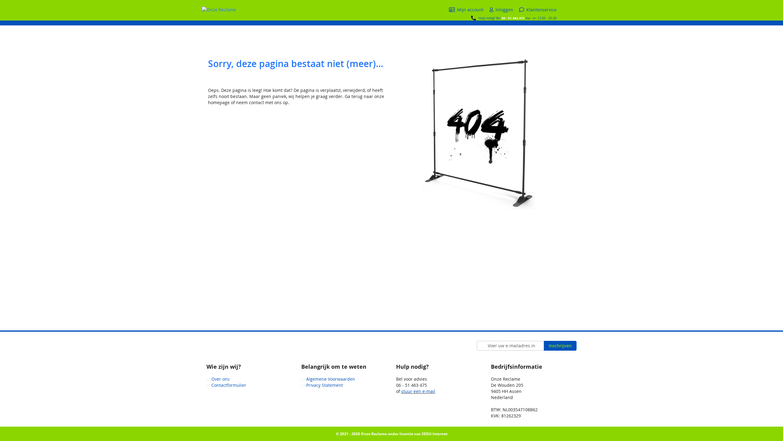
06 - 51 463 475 (513, 18)
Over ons (220, 379)
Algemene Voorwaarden (330, 379)
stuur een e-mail (418, 391)
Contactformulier (228, 385)
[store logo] (219, 10)
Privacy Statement (324, 385)
